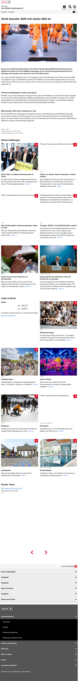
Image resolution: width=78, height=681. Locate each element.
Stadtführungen (7, 379)
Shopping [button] (4, 583)
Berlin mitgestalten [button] (8, 572)
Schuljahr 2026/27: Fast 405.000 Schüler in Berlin (58, 225)
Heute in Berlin (45, 379)
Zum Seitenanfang (68, 566)
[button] (75, 12)
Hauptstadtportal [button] (7, 616)
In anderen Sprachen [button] (9, 665)
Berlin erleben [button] (6, 654)
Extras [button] (3, 660)
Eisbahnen (5, 426)
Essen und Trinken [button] (8, 599)
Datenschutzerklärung (10, 632)
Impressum (6, 622)
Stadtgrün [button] (5, 577)
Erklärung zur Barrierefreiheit (12, 638)
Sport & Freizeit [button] (7, 588)
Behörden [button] (4, 649)
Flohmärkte (44, 426)
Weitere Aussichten (7, 316)
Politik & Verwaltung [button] (9, 643)
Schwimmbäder (46, 470)
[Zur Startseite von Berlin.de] (7, 610)
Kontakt (5, 627)
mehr (27, 184)
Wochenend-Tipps (47, 333)
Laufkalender (6, 470)
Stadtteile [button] (4, 594)
